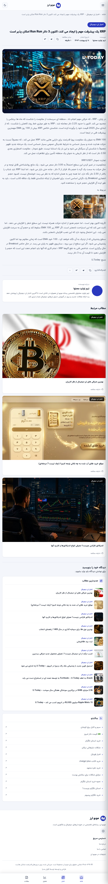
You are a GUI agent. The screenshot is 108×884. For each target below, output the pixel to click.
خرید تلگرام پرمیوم (53, 795)
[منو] (103, 5)
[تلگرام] (51, 39)
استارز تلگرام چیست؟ (53, 788)
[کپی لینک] (57, 39)
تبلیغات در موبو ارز (98, 854)
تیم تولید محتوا (99, 40)
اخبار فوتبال (53, 754)
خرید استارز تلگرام (53, 740)
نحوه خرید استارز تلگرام (53, 781)
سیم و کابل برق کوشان (53, 727)
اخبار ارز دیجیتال (93, 14)
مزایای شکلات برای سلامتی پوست (53, 775)
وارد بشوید (80, 571)
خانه (104, 14)
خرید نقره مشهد (53, 768)
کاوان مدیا (45, 869)
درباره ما (102, 844)
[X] (45, 39)
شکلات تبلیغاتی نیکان (53, 747)
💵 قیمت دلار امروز (53, 734)
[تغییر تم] (5, 5)
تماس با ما (101, 849)
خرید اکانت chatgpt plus (53, 761)
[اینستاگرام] (103, 831)
